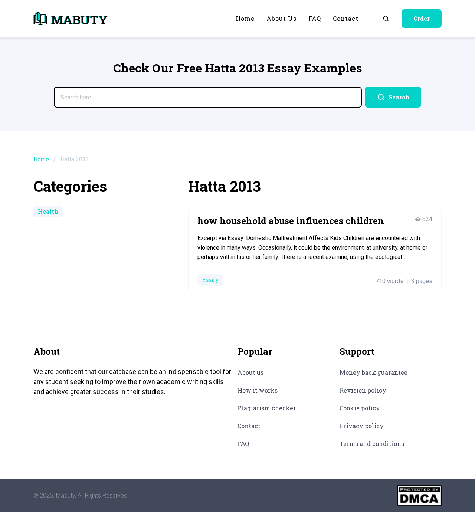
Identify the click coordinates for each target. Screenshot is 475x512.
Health (48, 211)
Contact (345, 18)
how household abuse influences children (290, 221)
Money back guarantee (373, 372)
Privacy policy (362, 426)
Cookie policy (360, 408)
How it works (258, 390)
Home (245, 18)
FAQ (314, 18)
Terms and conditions (372, 443)
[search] (393, 97)
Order (421, 18)
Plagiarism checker (267, 408)
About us (281, 18)
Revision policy (363, 390)
